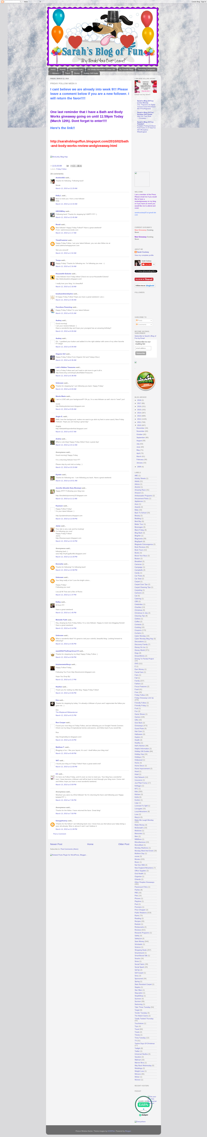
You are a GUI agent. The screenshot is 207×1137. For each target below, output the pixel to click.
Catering (138, 599)
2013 (139, 416)
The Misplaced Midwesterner (67, 712)
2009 (139, 467)
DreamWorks (140, 656)
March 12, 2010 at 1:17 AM (66, 233)
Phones (137, 898)
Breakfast (138, 561)
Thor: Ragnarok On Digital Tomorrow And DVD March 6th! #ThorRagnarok (146, 107)
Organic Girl (61, 354)
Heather (59, 687)
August (139, 441)
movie (137, 856)
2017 (139, 403)
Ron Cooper (61, 722)
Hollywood (138, 760)
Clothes (137, 619)
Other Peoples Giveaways (144, 882)
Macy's (137, 817)
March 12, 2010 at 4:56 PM (66, 657)
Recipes (138, 921)
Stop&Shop (139, 996)
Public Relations (141, 913)
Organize (138, 876)
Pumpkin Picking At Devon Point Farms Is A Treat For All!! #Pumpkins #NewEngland (146, 129)
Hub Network (139, 777)
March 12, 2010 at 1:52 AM (66, 253)
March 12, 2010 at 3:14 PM (66, 628)
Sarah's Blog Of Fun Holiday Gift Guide (145, 113)
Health (137, 740)
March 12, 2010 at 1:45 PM (66, 613)
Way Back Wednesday (143, 1065)
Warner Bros (139, 1063)
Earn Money (139, 669)
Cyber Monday (140, 636)
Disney (77, 73)
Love (136, 814)
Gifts (136, 720)
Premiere (138, 907)
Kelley (58, 602)
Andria (58, 439)
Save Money (139, 941)
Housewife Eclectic (63, 274)
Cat (136, 596)
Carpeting (138, 590)
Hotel (137, 774)
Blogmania (139, 538)
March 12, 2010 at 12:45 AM (66, 217)
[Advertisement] (150, 152)
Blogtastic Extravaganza (144, 544)
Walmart (138, 1060)
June (139, 447)
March (139, 456)
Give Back (138, 723)
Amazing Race (140, 490)
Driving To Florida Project (144, 659)
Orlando (138, 879)
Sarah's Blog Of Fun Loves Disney (145, 102)
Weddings (138, 1068)
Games (137, 717)
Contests (138, 624)
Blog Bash (138, 533)
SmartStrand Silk (141, 956)
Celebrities (139, 604)
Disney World (140, 650)
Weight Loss (139, 1071)
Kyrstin (59, 475)
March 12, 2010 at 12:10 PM (66, 541)
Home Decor (139, 766)
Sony (136, 976)
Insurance (138, 780)
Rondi (58, 224)
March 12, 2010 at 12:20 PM (66, 557)
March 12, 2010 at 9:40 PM (66, 753)
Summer (138, 999)
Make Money (139, 825)
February (140, 459)
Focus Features (141, 686)
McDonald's (139, 828)
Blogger (128, 1131)
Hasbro (137, 737)
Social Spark (139, 967)
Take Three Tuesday (142, 1007)
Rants (137, 915)
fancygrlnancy (61, 821)
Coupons (138, 630)
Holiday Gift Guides (142, 751)
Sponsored (139, 978)
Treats (137, 1032)
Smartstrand (139, 953)
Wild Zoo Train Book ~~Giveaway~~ (144, 117)
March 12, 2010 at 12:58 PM (66, 570)
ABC (136, 475)
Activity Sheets (140, 478)
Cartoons (138, 593)
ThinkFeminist (61, 240)
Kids (136, 791)
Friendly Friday (140, 705)
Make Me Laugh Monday (144, 820)
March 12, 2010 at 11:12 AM (66, 499)
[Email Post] (67, 166)
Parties (137, 890)
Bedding (138, 518)
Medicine (138, 831)
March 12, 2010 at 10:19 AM (66, 467)
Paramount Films (141, 887)
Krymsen (59, 506)
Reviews (138, 930)
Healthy (137, 743)
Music (137, 862)
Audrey (59, 320)
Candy (137, 573)
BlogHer (138, 536)
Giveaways (139, 726)
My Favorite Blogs (126, 69)
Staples (137, 987)
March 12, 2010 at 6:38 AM (66, 376)
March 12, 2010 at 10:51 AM (66, 481)
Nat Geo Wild (140, 865)
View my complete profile (144, 255)
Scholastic (138, 944)
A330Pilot (111, 1131)
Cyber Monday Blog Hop (144, 639)
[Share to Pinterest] (81, 166)
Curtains (138, 633)
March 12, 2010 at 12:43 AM (66, 204)
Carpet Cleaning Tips (143, 587)
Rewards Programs (142, 933)
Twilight (137, 1048)
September (141, 437)
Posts (140, 320)
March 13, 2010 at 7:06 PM (66, 800)
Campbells (139, 570)
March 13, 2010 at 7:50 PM (66, 813)
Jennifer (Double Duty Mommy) (68, 488)
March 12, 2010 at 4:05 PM (66, 644)
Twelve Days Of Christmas (145, 1043)
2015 (139, 410)
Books (137, 553)
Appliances (139, 501)
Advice (137, 484)
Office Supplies (140, 871)
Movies (137, 859)
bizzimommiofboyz (63, 664)
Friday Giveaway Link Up (144, 698)
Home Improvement (142, 768)
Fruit (136, 708)
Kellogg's (138, 786)
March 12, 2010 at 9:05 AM (66, 409)
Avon (136, 504)
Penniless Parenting (64, 307)
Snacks (137, 958)
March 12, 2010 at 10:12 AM (66, 445)
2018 (139, 400)
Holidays (138, 757)
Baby (136, 510)
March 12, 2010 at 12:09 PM (66, 519)
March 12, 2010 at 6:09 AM (66, 331)
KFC (136, 789)
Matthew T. (60, 747)
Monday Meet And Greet (144, 851)
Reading (138, 918)
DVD (136, 663)
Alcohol (137, 487)
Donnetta (59, 564)
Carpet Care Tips (141, 584)
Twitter (137, 1051)
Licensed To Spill (141, 806)
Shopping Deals (141, 950)
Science (138, 947)
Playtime (138, 901)
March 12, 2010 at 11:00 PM (66, 767)
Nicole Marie (61, 396)
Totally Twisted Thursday (144, 1019)
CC (57, 774)
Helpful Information (142, 749)
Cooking (138, 627)
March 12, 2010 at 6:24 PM (66, 740)
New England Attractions (144, 868)
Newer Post (56, 844)
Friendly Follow (140, 703)
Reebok (138, 924)
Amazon (138, 493)
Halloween (139, 734)
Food (137, 689)
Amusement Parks (142, 498)
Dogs (137, 653)
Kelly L (58, 195)
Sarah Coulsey (143, 252)
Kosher (137, 800)
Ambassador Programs (143, 496)
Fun (136, 711)
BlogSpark (138, 541)
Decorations (139, 641)
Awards (63, 69)
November (141, 431)
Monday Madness (141, 848)
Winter (137, 1077)
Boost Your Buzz (141, 556)
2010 (139, 425)
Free (136, 692)
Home (53, 69)
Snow (137, 961)
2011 (139, 422)
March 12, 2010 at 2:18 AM (66, 287)
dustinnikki (60, 178)
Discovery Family (141, 644)
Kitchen (137, 794)
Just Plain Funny (141, 783)
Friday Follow (61, 169)
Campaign (138, 567)
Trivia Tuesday (140, 1038)
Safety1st (138, 938)
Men (136, 836)
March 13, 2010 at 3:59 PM (66, 785)
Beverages (139, 527)
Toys (136, 1026)
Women (138, 1080)
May (138, 450)
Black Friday (139, 530)
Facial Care (139, 672)
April (138, 453)
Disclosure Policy (76, 69)
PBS (136, 893)
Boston (137, 558)
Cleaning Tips (140, 616)
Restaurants (139, 927)
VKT (57, 760)
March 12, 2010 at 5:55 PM (66, 693)
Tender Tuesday (141, 1013)
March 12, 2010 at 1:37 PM (66, 595)
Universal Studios (141, 1054)
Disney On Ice (140, 647)
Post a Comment (59, 834)
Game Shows (140, 714)
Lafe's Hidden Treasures (65, 367)
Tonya (58, 260)
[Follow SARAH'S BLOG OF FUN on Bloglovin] (145, 287)
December (141, 428)
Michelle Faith (61, 620)
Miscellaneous (140, 842)
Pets (136, 895)
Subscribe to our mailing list (143, 343)
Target (137, 1010)
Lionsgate (138, 809)
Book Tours (139, 550)
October (140, 434)
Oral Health (139, 873)
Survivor (138, 1001)
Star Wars (138, 990)
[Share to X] (76, 166)
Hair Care (138, 731)
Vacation (138, 1057)
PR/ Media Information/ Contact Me (101, 69)
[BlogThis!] (74, 166)
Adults (137, 481)
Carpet (137, 581)
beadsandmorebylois (64, 294)
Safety (137, 936)
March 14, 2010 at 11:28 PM (66, 829)
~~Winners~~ (55, 73)
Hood (137, 771)
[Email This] (71, 166)
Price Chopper (140, 910)
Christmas (138, 610)
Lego (136, 803)
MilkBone (138, 839)
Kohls (137, 797)
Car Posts (138, 576)
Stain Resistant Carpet (143, 984)
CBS (136, 601)
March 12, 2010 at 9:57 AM (66, 432)
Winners (138, 1074)
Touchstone (139, 1023)
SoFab (137, 970)
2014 (139, 413)
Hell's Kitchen (140, 746)
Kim (57, 700)
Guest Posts (139, 728)
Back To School (140, 513)
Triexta (137, 1035)
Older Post (123, 844)
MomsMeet (139, 845)
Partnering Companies (146, 69)
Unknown (59, 383)
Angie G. (59, 416)
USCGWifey (60, 211)
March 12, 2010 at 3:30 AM (66, 300)
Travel (67, 73)
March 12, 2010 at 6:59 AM (66, 389)
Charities (138, 607)
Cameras (138, 564)
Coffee (137, 621)
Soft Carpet (139, 973)
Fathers (138, 684)
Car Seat (138, 579)
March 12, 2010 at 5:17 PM (66, 680)
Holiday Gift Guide (91, 73)
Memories (138, 833)
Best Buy (138, 521)
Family (137, 681)
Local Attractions (141, 811)
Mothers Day (139, 853)
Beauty (137, 516)
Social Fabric (139, 964)
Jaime (58, 526)
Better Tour (139, 524)
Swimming (138, 1004)
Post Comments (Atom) (69, 849)
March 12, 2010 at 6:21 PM (66, 715)
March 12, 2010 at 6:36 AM (66, 360)
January (140, 463)
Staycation (139, 993)
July (138, 444)
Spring (137, 981)
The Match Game (141, 1016)
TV (136, 1041)
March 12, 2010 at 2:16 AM (66, 266)
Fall (136, 678)
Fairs (136, 675)
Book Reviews (140, 547)
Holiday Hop (139, 754)
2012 (139, 419)
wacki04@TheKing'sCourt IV (67, 651)
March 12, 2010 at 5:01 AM (66, 313)
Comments (142, 324)
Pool (136, 904)
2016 (139, 406)
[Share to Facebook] (78, 166)
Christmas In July (141, 613)
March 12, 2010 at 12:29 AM (66, 188)
